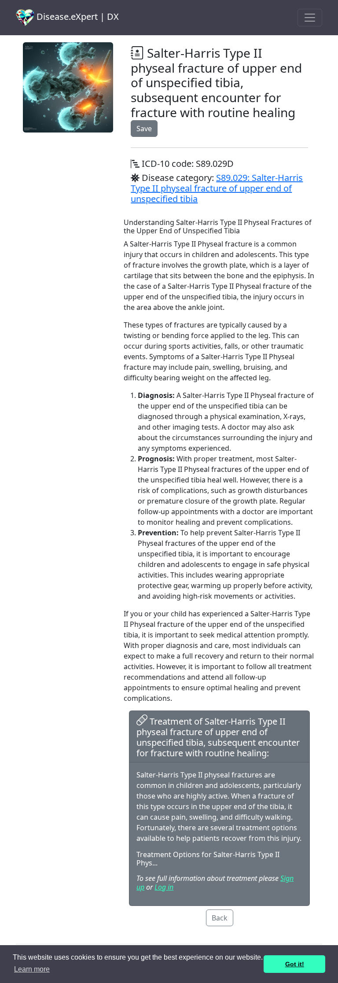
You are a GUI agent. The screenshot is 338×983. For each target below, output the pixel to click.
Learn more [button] (32, 969)
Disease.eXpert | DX (76, 16)
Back (220, 918)
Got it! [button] (294, 964)
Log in (163, 887)
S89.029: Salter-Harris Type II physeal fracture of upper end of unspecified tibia (217, 188)
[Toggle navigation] (310, 17)
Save (144, 128)
